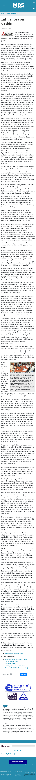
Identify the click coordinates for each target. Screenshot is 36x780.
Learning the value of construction (15, 666)
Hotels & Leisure (12, 14)
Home (3, 14)
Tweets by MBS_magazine (9, 754)
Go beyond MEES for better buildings (16, 668)
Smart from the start (11, 662)
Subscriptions (4, 774)
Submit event (18, 750)
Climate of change (10, 664)
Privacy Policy (3, 771)
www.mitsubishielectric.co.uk (14, 653)
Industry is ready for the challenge (16, 659)
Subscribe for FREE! (18, 762)
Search (23, 675)
